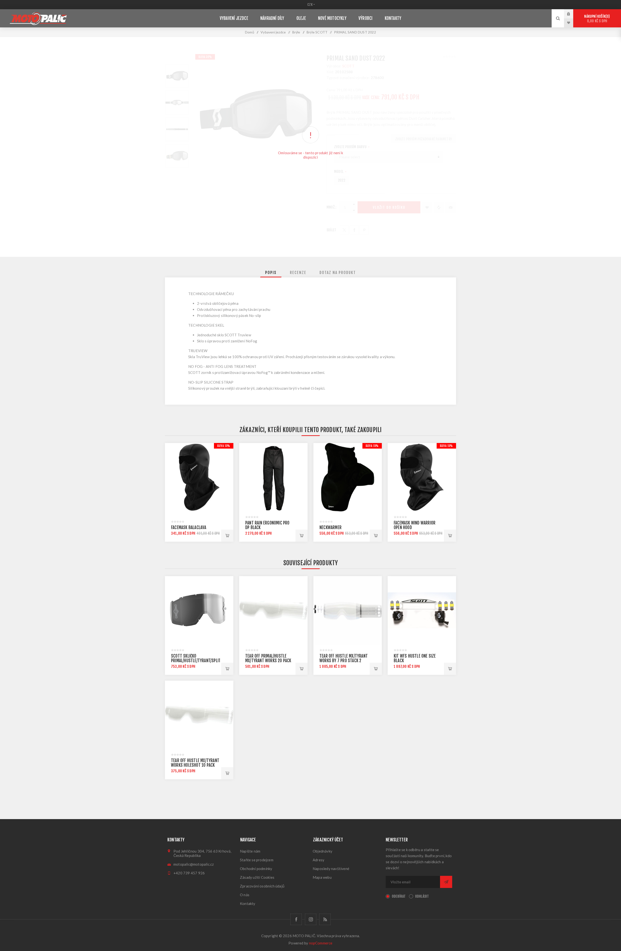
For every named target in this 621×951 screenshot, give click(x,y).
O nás (244, 895)
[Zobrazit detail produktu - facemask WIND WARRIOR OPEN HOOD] (422, 477)
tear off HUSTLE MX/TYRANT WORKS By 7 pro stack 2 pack (343, 660)
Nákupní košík (596, 18)
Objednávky (322, 851)
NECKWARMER (330, 527)
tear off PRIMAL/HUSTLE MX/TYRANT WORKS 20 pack (268, 658)
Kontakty (247, 903)
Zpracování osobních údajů (262, 886)
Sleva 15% (223, 446)
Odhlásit (422, 896)
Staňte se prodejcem (256, 860)
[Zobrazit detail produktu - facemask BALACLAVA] (199, 477)
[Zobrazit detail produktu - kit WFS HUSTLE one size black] (422, 610)
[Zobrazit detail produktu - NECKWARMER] (347, 477)
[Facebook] (296, 919)
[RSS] (325, 919)
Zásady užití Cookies (257, 877)
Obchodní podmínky (256, 868)
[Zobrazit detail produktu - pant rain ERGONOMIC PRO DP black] (273, 477)
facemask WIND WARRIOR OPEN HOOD (414, 525)
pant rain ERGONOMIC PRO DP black (267, 525)
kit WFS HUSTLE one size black (415, 658)
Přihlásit (572, 13)
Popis (271, 272)
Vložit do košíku (227, 536)
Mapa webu (322, 877)
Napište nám (250, 851)
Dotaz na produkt (337, 272)
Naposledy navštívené (331, 868)
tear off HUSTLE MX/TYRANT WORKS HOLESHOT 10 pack (195, 763)
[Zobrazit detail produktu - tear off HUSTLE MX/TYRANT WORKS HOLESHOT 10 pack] (199, 715)
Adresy (318, 860)
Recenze (298, 272)
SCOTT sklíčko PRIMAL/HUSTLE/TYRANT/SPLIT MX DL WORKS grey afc (196, 660)
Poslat (446, 882)
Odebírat (399, 896)
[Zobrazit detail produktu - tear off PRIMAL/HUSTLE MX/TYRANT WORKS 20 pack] (273, 610)
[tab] (270, 272)
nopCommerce (321, 943)
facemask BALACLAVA (188, 527)
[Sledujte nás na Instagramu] (310, 919)
